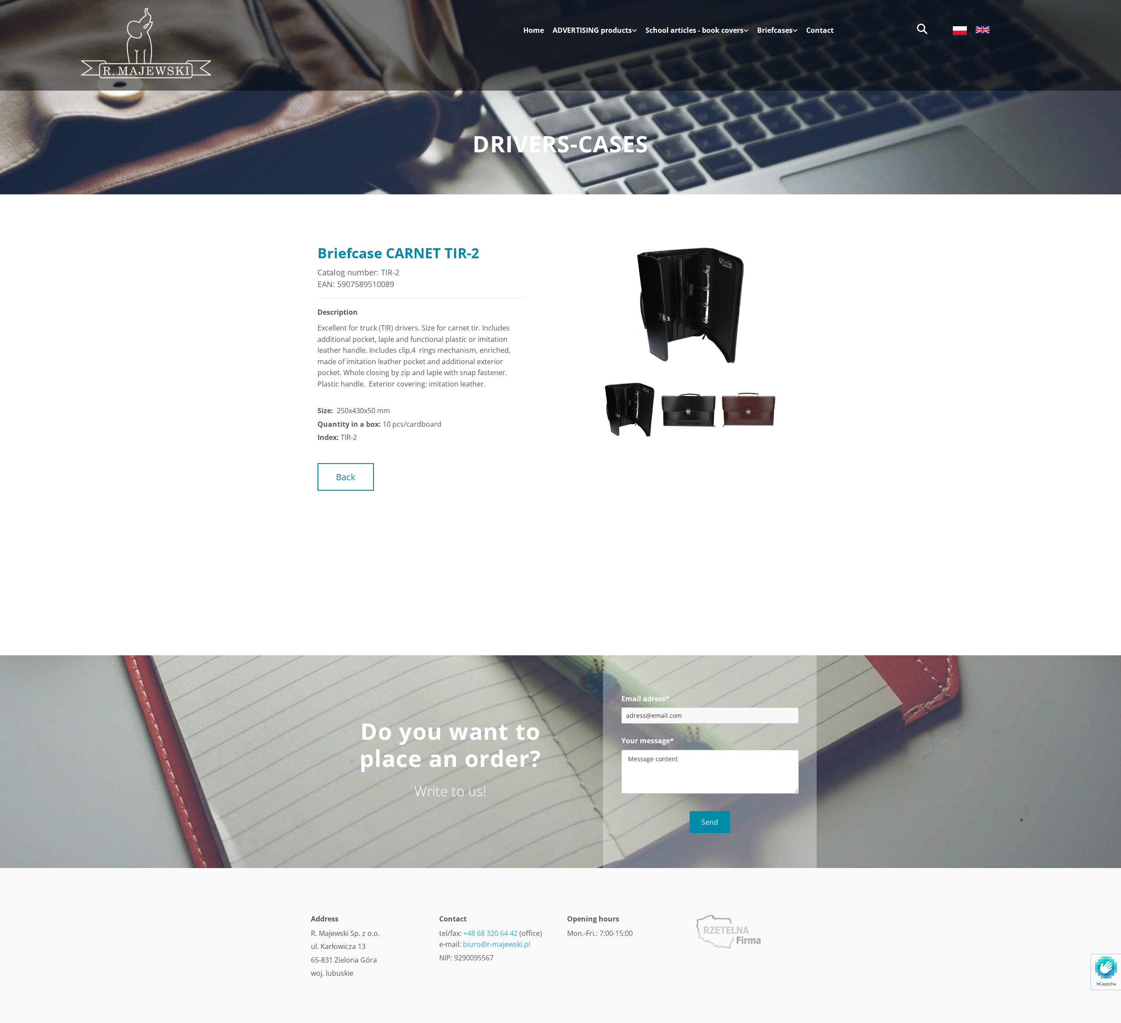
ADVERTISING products (592, 30)
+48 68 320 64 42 (490, 933)
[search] (922, 28)
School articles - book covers (694, 30)
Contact (820, 30)
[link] (590, 33)
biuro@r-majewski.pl (496, 944)
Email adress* (645, 699)
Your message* (647, 741)
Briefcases (775, 30)
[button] (345, 477)
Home (533, 30)
